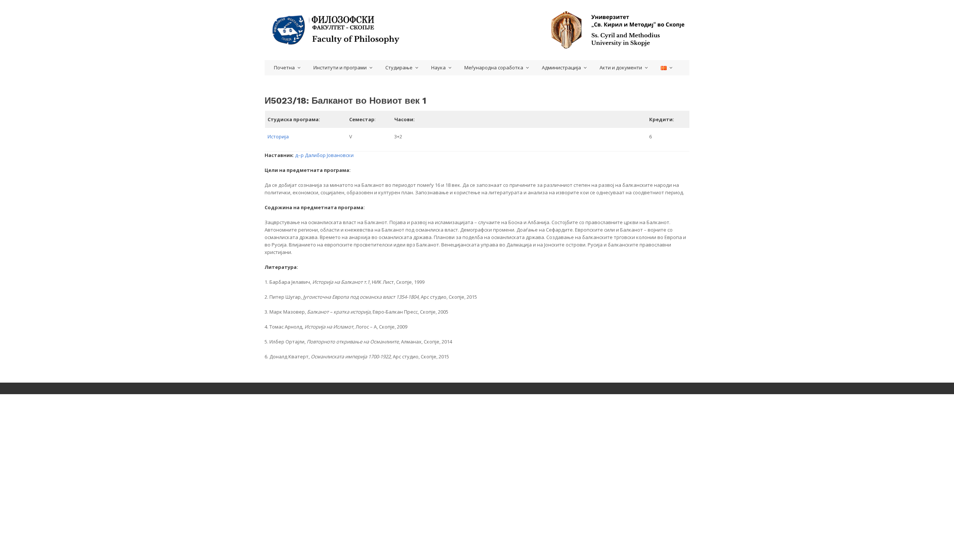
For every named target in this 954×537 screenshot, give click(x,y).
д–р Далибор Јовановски (324, 155)
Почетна (284, 67)
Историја (278, 136)
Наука (438, 67)
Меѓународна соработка (493, 67)
